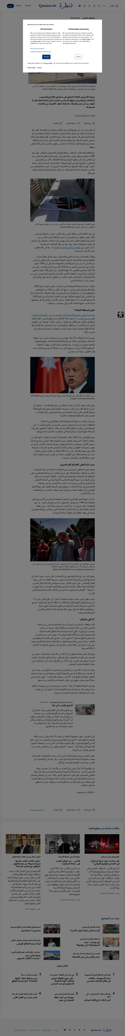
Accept (46, 56)
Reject (78, 56)
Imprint (39, 67)
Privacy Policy (86, 39)
